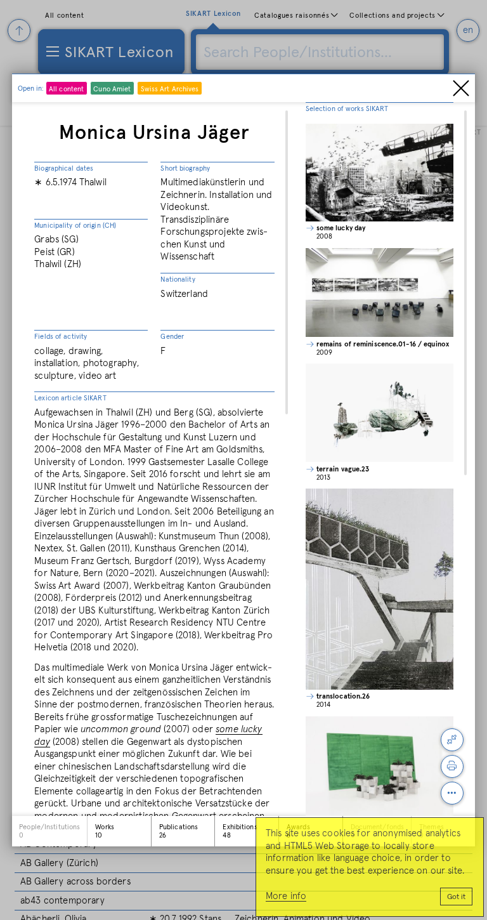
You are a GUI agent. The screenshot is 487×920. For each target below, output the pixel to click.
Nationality (177, 279)
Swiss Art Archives (170, 89)
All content (66, 89)
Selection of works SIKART (347, 108)
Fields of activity (60, 336)
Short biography (185, 168)
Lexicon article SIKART (70, 398)
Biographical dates (63, 168)
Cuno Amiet (112, 89)
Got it (456, 897)
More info (286, 896)
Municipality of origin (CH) (75, 225)
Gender (172, 336)
